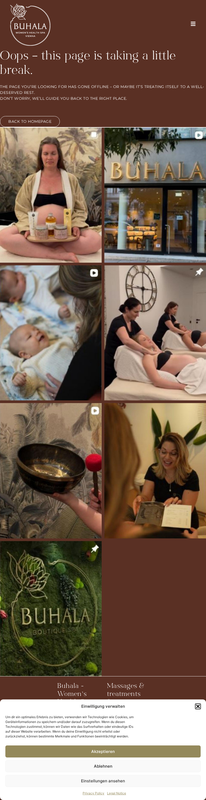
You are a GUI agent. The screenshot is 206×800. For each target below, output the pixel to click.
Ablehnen (103, 766)
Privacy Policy (93, 793)
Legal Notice (116, 793)
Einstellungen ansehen (103, 780)
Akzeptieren (103, 751)
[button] (198, 706)
